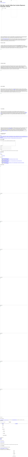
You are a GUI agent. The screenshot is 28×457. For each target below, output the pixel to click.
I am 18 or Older (2, 448)
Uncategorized (3, 155)
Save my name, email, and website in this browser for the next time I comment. (9, 150)
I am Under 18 (5, 448)
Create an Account (2, 441)
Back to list (1, 137)
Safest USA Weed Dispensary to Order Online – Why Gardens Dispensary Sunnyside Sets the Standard (13, 162)
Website (1, 149)
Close (1, 438)
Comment (1, 145)
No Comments (7, 159)
